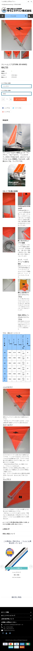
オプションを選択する (16, 568)
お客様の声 (6, 529)
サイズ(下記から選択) (6, 90)
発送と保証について (9, 534)
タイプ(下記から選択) (6, 83)
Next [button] (30, 566)
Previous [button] (2, 566)
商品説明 (5, 120)
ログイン (28, 1)
